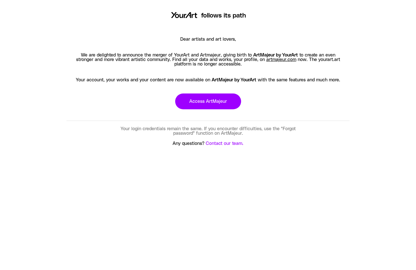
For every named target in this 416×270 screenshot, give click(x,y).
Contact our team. (224, 143)
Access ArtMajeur (208, 101)
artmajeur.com (281, 59)
